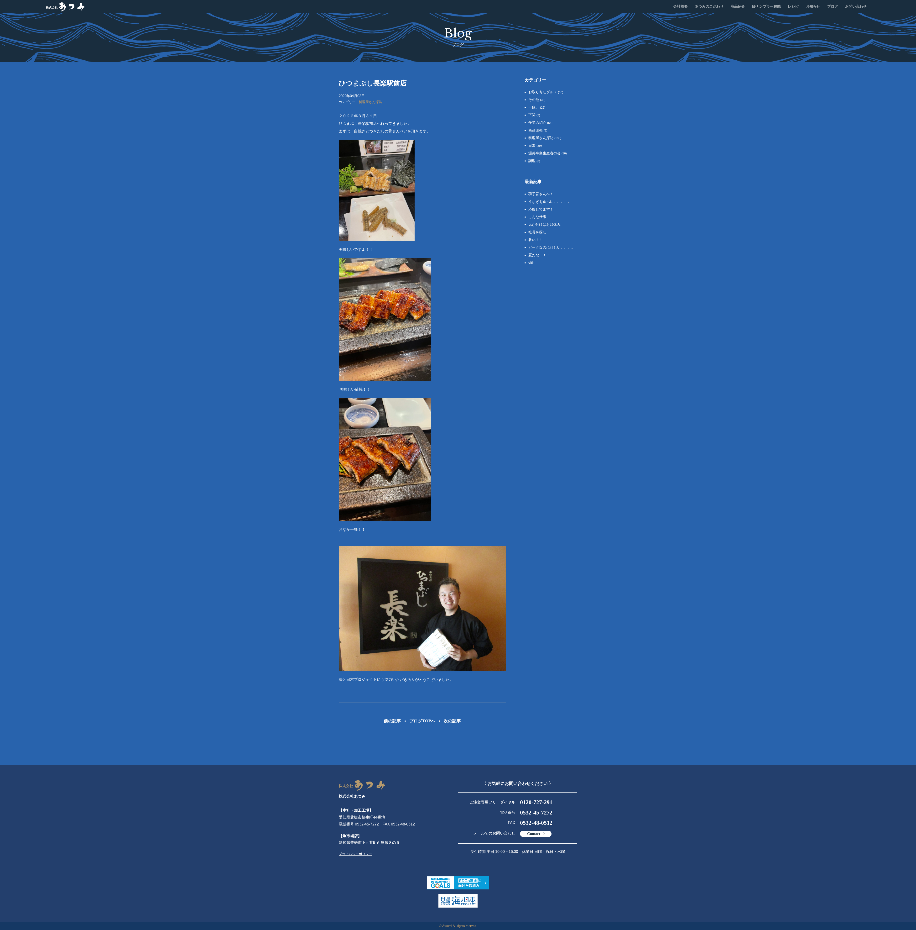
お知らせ (813, 6)
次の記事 (452, 721)
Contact (533, 834)
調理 (534, 161)
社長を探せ (537, 232)
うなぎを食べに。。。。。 (549, 202)
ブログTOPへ (422, 721)
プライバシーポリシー (355, 854)
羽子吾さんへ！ (540, 194)
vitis (531, 263)
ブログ (832, 6)
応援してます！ (540, 209)
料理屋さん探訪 (370, 102)
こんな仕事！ (539, 217)
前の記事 (392, 721)
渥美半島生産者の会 (547, 153)
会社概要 (680, 6)
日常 (535, 145)
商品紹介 (738, 6)
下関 (534, 115)
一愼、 (536, 107)
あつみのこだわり (709, 6)
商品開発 (537, 130)
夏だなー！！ (539, 255)
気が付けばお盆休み (544, 224)
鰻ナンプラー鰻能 (766, 6)
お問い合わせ (856, 6)
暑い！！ (535, 240)
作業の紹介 (540, 123)
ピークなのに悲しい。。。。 (551, 247)
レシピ (793, 6)
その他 (536, 100)
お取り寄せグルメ (545, 92)
